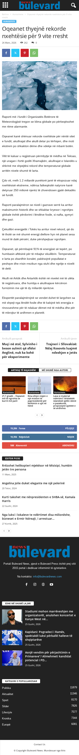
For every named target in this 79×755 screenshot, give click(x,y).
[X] (15, 53)
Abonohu (68, 445)
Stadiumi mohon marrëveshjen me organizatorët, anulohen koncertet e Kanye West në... (50, 615)
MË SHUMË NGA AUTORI (55, 370)
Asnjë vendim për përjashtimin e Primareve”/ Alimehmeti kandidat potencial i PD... (48, 656)
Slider (5, 706)
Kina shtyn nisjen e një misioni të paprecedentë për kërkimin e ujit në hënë (38, 400)
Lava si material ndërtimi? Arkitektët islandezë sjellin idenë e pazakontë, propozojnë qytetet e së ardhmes (64, 402)
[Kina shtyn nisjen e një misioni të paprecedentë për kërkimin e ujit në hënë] (39, 385)
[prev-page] (37, 415)
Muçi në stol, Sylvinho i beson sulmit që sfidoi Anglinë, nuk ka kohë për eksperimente (19, 350)
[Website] (44, 584)
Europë (6, 724)
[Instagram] (36, 584)
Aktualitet (7, 694)
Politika (6, 688)
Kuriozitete (18, 14)
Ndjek (70, 436)
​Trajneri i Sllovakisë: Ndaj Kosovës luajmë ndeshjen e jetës (61, 348)
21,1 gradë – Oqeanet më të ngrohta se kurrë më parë (13, 398)
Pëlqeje (69, 428)
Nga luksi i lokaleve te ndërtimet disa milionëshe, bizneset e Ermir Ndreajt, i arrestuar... (36, 516)
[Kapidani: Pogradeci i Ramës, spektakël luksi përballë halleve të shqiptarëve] (12, 637)
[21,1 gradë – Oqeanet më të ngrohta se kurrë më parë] (14, 385)
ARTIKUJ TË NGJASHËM (23, 370)
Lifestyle (7, 712)
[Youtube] (52, 584)
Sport (5, 700)
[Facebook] (6, 53)
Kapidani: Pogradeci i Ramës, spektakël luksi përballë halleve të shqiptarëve (48, 636)
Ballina (5, 14)
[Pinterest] (25, 53)
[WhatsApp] (34, 53)
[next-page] (42, 415)
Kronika (6, 718)
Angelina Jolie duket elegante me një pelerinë (33, 483)
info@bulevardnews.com (47, 576)
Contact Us (39, 744)
